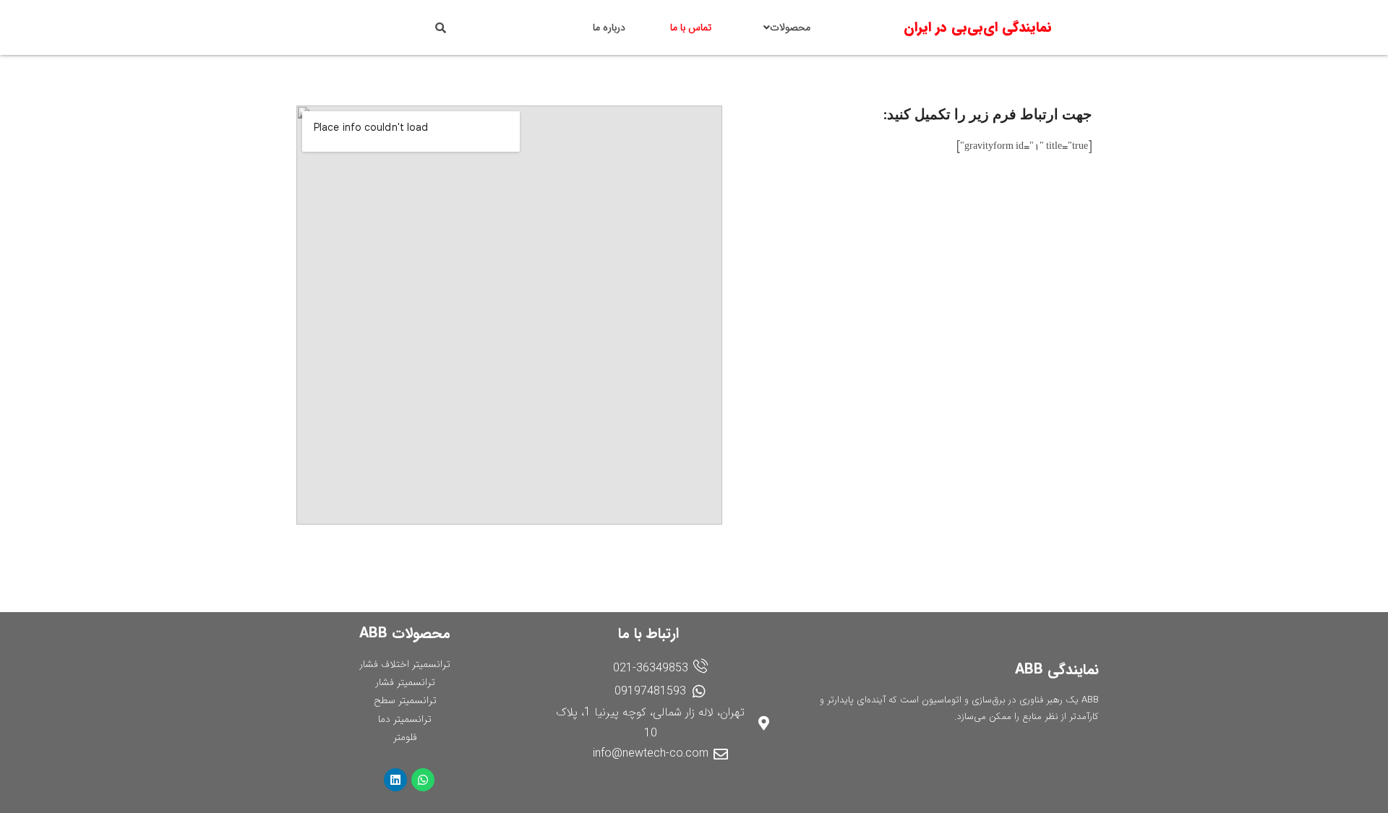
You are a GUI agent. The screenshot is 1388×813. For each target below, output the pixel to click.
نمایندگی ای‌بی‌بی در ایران (978, 27)
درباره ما (609, 27)
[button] (783, 27)
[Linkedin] (395, 779)
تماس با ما (690, 27)
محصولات (790, 27)
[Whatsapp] (422, 779)
